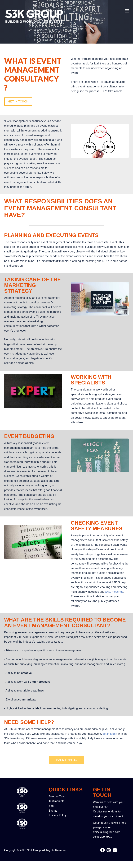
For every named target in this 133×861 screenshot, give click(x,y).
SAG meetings (114, 591)
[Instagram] (109, 850)
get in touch (110, 733)
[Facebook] (102, 850)
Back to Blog (66, 760)
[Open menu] (127, 6)
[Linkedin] (115, 850)
